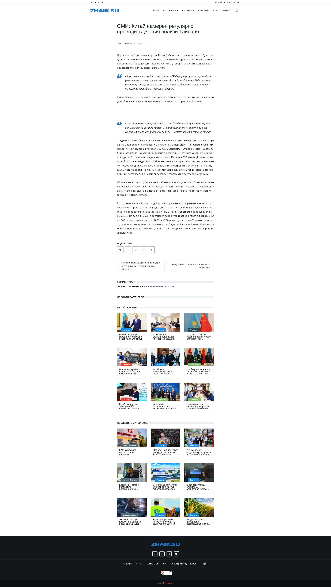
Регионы (126, 330)
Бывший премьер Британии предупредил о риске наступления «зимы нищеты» (140, 266)
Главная (127, 563)
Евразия (126, 365)
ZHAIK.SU (127, 44)
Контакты (152, 563)
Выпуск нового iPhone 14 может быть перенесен (191, 266)
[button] (120, 249)
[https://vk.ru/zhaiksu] (95, 2)
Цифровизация (129, 445)
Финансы (194, 330)
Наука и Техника (221, 10)
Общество (161, 445)
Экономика (203, 10)
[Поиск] (238, 10)
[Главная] (104, 10)
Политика (187, 10)
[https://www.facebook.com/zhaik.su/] (91, 2)
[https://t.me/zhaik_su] (99, 2)
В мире (173, 10)
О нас (139, 563)
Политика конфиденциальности (180, 563)
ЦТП (205, 563)
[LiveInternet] (158, 572)
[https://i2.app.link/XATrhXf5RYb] (102, 2)
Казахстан (158, 10)
